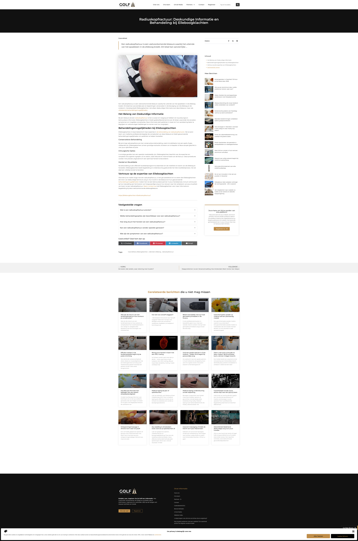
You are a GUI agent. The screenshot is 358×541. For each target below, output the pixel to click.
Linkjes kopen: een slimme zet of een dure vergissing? (190, 518)
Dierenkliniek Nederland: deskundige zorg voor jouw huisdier (223, 428)
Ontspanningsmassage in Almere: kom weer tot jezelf (130, 427)
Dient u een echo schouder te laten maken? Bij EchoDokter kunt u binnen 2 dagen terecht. (224, 354)
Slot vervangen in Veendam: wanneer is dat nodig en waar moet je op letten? (226, 128)
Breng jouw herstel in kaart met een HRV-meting (163, 353)
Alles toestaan (318, 536)
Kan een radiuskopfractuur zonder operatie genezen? (158, 228)
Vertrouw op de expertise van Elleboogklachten (221, 65)
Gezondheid (122, 38)
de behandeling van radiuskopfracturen (170, 132)
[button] (353, 531)
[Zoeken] (238, 4)
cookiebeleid (157, 534)
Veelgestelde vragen (213, 67)
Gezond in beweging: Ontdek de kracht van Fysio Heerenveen (194, 427)
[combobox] (227, 4)
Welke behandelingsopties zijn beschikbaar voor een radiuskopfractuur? (158, 216)
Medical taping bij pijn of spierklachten (160, 391)
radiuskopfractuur (141, 118)
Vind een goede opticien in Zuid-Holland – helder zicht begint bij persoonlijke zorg (194, 354)
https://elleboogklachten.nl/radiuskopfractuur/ (134, 195)
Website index (178, 515)
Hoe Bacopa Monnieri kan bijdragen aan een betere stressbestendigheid (130, 392)
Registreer (211, 4)
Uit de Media (178, 4)
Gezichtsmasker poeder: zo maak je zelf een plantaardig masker (224, 316)
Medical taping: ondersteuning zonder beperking (193, 391)
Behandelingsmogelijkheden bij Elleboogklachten (223, 62)
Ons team (166, 4)
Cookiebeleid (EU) (179, 505)
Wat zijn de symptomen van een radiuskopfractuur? (158, 234)
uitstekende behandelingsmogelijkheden (132, 110)
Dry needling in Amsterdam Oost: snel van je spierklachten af (163, 427)
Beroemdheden (179, 508)
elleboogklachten (142, 252)
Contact (201, 4)
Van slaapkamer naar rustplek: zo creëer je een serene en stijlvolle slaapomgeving (225, 191)
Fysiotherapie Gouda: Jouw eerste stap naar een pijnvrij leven (225, 391)
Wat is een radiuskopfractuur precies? (158, 210)
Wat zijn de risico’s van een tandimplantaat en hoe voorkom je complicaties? (132, 316)
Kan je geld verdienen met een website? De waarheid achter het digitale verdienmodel (190, 522)
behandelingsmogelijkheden (128, 182)
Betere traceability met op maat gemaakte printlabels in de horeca (194, 316)
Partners (189, 4)
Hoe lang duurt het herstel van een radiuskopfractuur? (158, 222)
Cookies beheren (342, 536)
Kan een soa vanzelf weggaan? (162, 315)
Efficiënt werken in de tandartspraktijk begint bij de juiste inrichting (131, 354)
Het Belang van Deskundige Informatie (219, 60)
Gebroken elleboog (155, 252)
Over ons (156, 4)
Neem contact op (150, 186)
